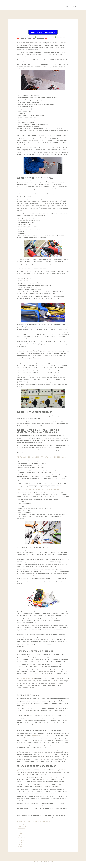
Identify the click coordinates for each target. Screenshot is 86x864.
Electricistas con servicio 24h (26, 678)
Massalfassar (22, 824)
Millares (20, 831)
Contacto (75, 6)
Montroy (20, 842)
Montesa (20, 839)
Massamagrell (22, 826)
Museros (20, 846)
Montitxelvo (21, 840)
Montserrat (21, 844)
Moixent (20, 835)
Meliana (20, 830)
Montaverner (22, 837)
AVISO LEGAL (36, 861)
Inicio (67, 6)
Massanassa (21, 828)
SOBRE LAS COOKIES (47, 861)
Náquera (20, 848)
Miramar (20, 833)
